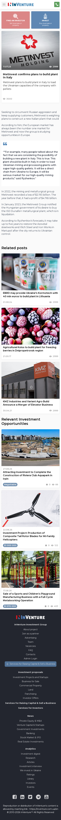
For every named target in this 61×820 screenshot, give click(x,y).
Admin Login (30, 658)
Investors (30, 783)
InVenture (30, 624)
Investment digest (30, 753)
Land (30, 689)
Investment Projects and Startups (30, 677)
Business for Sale (30, 681)
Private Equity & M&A (30, 721)
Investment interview (30, 766)
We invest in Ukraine (30, 770)
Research (30, 758)
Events (30, 787)
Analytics (30, 748)
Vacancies (30, 646)
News (30, 716)
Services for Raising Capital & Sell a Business (32, 664)
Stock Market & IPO (30, 737)
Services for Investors (30, 708)
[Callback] (57, 4)
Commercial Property (30, 685)
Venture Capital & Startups (30, 725)
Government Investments (30, 729)
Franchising (30, 694)
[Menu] (4, 4)
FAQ (30, 650)
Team (30, 642)
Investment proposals (30, 672)
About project (30, 629)
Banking (30, 733)
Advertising (30, 637)
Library (30, 778)
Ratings (30, 774)
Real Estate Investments (31, 741)
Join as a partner (30, 633)
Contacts (30, 654)
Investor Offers (30, 698)
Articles (30, 762)
